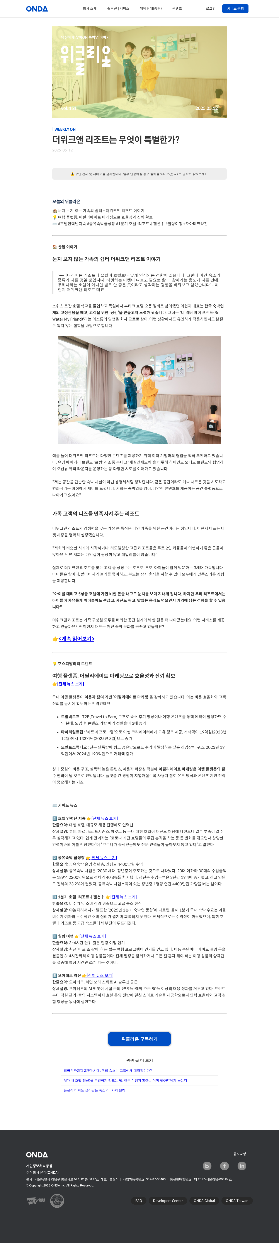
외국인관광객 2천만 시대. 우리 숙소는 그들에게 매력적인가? (108, 1070)
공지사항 (239, 1154)
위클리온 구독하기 (139, 1039)
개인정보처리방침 (39, 1166)
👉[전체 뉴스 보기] (102, 818)
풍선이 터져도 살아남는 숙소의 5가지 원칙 (94, 1090)
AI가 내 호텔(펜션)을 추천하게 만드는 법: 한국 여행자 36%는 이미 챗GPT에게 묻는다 (125, 1080)
